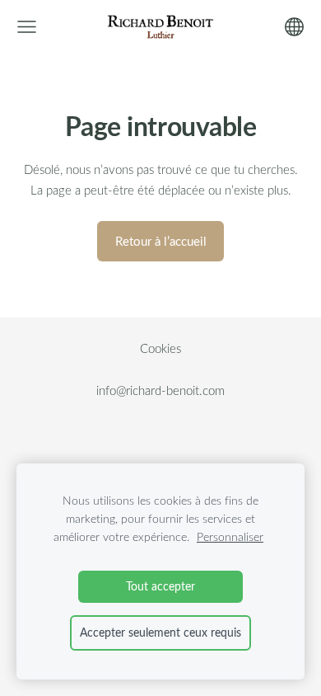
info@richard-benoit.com (160, 390)
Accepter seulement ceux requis (160, 632)
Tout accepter (160, 586)
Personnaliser (230, 536)
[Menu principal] (26, 26)
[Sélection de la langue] (294, 26)
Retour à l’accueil (161, 241)
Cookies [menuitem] (160, 348)
